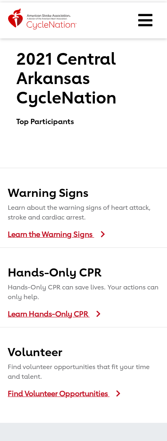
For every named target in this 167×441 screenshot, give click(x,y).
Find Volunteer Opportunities (58, 393)
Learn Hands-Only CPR (49, 313)
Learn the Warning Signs (51, 234)
